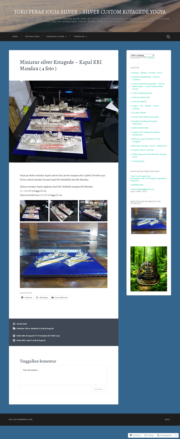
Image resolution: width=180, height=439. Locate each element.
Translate (150, 58)
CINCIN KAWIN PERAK (142, 93)
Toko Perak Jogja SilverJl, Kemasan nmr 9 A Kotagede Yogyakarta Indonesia (148, 178)
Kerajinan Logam (55, 36)
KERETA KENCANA (140, 128)
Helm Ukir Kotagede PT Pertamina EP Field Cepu (38, 336)
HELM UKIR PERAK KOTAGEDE (145, 117)
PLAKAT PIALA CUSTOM (143, 150)
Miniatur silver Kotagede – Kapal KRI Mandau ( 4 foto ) (61, 65)
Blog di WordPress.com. (21, 420)
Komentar (98, 389)
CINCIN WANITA (139, 102)
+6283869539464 (136, 185)
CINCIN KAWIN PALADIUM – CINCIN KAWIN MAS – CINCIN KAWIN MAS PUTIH (148, 86)
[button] (148, 221)
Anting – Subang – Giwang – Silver (147, 73)
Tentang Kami (32, 36)
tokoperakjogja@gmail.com (142, 189)
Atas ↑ (168, 420)
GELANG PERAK (139, 113)
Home (15, 36)
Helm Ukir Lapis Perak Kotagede (31, 340)
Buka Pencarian (168, 36)
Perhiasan (79, 36)
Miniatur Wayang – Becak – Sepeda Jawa (149, 146)
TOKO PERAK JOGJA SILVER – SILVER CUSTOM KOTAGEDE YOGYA (90, 11)
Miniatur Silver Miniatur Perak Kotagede (35, 328)
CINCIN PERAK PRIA (141, 97)
